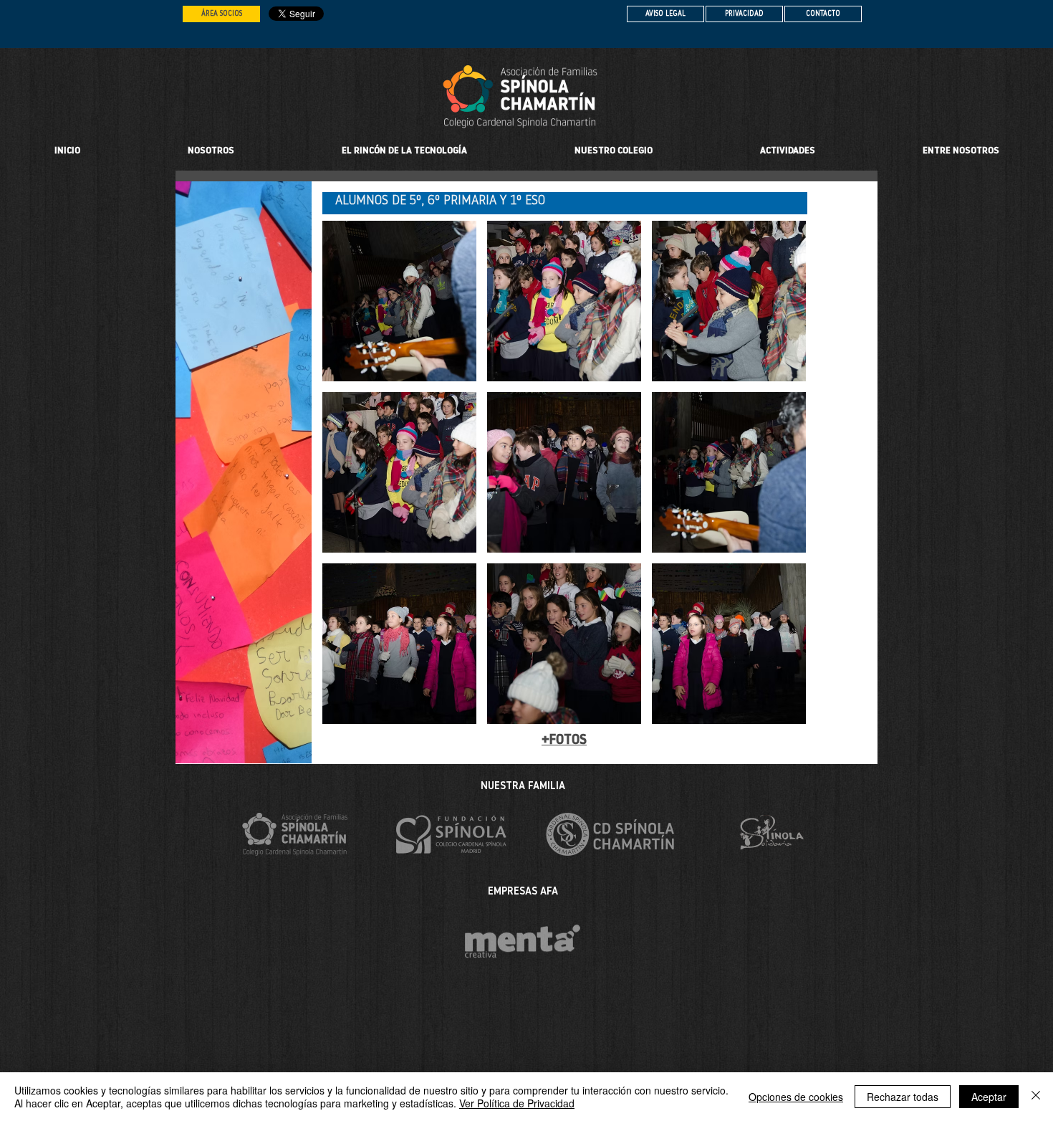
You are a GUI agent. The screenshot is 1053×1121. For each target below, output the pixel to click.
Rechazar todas (902, 1096)
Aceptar (988, 1096)
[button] (613, 151)
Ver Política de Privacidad (516, 1103)
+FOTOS (564, 741)
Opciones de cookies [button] (796, 1096)
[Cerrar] (1035, 1097)
